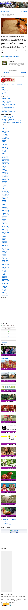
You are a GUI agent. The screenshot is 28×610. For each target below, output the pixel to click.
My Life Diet (4, 92)
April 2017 (4, 153)
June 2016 (4, 166)
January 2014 (5, 208)
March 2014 (4, 205)
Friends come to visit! (6, 101)
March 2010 (4, 276)
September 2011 (5, 249)
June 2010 (4, 271)
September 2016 (5, 163)
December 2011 (5, 245)
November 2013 (5, 211)
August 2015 (4, 181)
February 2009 (5, 295)
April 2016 (4, 169)
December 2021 (5, 126)
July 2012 (4, 235)
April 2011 (4, 257)
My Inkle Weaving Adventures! (14, 122)
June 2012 (4, 236)
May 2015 (4, 185)
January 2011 (5, 261)
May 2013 (4, 220)
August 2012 (4, 233)
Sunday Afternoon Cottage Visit (8, 104)
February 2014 (5, 207)
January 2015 (5, 191)
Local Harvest (5, 90)
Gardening (7, 57)
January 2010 (5, 279)
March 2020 (4, 134)
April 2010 (4, 274)
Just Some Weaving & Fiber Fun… (15, 120)
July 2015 (4, 182)
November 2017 (5, 147)
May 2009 (4, 290)
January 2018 (5, 145)
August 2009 (4, 286)
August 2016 (4, 164)
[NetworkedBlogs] (14, 530)
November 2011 (5, 246)
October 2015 (5, 178)
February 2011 (5, 260)
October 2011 (5, 248)
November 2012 (5, 229)
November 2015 (5, 176)
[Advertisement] (6, 571)
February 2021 (5, 129)
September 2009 (5, 284)
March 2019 (4, 137)
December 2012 (5, 227)
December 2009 (5, 280)
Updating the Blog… (6, 108)
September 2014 (5, 197)
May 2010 (4, 273)
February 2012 (5, 242)
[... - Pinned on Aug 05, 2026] (8, 339)
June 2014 (4, 201)
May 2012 (4, 238)
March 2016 (4, 170)
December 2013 (5, 210)
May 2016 (4, 167)
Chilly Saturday (11, 116)
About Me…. (4, 89)
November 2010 (5, 264)
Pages (2, 87)
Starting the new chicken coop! (8, 111)
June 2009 (4, 289)
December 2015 (5, 175)
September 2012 (5, 232)
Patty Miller (4, 116)
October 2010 (5, 265)
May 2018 (4, 140)
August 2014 (4, 198)
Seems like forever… (6, 98)
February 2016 (5, 172)
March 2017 (4, 154)
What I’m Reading (5, 93)
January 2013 (5, 226)
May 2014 (4, 203)
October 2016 (5, 162)
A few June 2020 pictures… (7, 102)
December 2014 (5, 192)
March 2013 (4, 223)
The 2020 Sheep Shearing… (8, 107)
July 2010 (4, 270)
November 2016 (5, 160)
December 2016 (5, 159)
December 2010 (5, 262)
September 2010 (5, 267)
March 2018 (4, 143)
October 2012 (5, 230)
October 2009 (5, 283)
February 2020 (5, 135)
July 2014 (4, 200)
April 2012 (4, 239)
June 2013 (4, 219)
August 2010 (4, 268)
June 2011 (4, 254)
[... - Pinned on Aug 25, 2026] (8, 331)
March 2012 (4, 241)
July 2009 (4, 287)
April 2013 (4, 222)
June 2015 (4, 183)
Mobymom (14, 15)
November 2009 (5, 282)
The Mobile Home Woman (10, 1)
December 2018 (5, 138)
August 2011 (4, 251)
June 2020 (4, 132)
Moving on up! (5, 99)
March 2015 (4, 188)
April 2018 (4, 141)
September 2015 (5, 179)
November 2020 (5, 131)
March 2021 (4, 128)
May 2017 (4, 151)
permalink (13, 57)
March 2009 (4, 293)
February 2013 (5, 224)
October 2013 (5, 213)
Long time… (4, 105)
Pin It (18, 56)
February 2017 (5, 156)
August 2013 (4, 216)
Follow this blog (14, 532)
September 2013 (5, 214)
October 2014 (5, 195)
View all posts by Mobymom (13, 70)
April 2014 (4, 204)
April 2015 (4, 186)
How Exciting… (11, 117)
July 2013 (4, 217)
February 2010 (5, 277)
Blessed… (24, 11)
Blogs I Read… (5, 358)
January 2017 (5, 157)
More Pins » (4, 342)
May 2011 (4, 255)
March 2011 (4, 258)
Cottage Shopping (5, 110)
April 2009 (4, 292)
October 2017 (5, 148)
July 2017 (4, 150)
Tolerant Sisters (5, 11)
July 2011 (4, 252)
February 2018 (5, 144)
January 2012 (5, 243)
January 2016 (5, 173)
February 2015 (5, 189)
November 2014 (5, 194)
